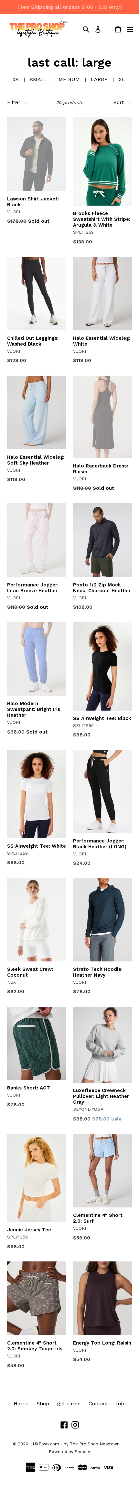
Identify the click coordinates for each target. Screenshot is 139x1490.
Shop (43, 1403)
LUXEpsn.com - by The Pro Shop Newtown (75, 1444)
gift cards (68, 1403)
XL (123, 79)
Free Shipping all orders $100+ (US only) (69, 7)
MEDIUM (69, 79)
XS (15, 79)
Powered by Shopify (69, 1451)
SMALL (39, 79)
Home (21, 1403)
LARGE (99, 79)
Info (121, 1403)
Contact (98, 1403)
